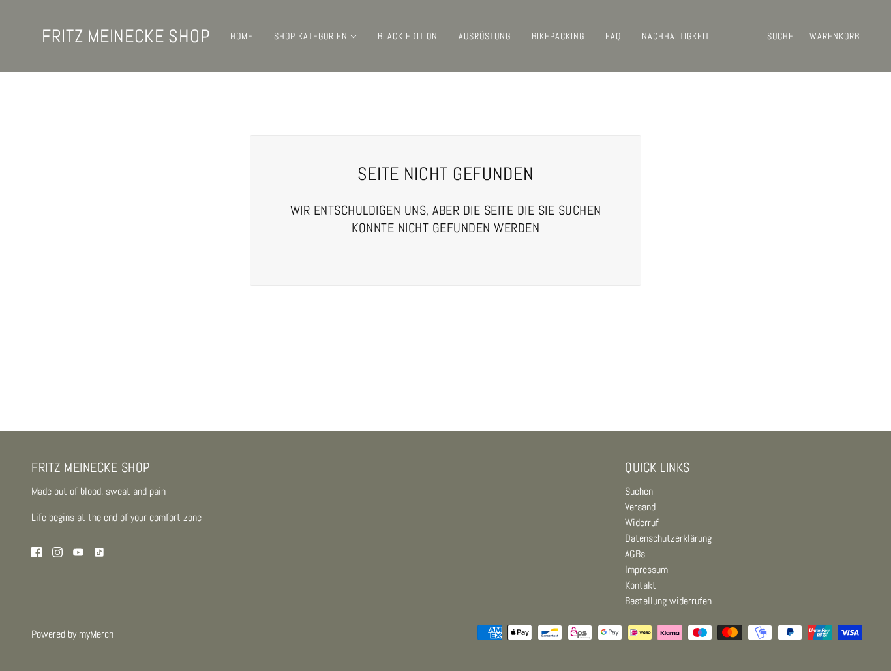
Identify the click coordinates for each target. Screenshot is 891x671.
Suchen (639, 491)
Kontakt (640, 585)
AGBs (635, 554)
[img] (36, 551)
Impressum (646, 569)
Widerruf (642, 522)
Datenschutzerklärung (668, 538)
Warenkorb (834, 36)
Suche (780, 36)
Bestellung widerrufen (668, 601)
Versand (640, 507)
